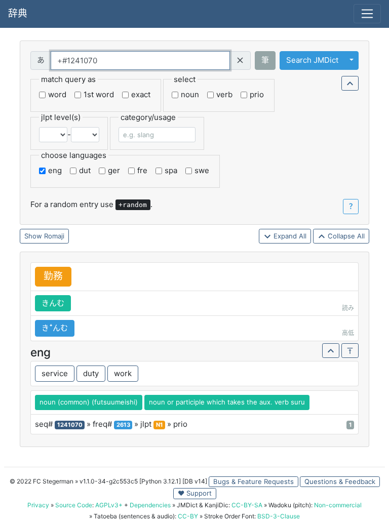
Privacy (38, 505)
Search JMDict (312, 60)
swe (201, 170)
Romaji (54, 236)
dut (85, 170)
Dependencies (150, 505)
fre (142, 170)
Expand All (288, 236)
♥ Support (195, 493)
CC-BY (188, 516)
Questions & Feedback (339, 481)
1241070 (70, 424)
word (57, 94)
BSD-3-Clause (278, 516)
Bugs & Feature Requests (253, 481)
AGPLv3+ (109, 505)
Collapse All (345, 236)
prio (257, 94)
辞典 (17, 13)
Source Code (73, 505)
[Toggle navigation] (367, 13)
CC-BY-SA (246, 505)
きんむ (53, 303)
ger (114, 170)
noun (190, 94)
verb (224, 94)
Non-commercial (338, 505)
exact (140, 94)
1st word (99, 94)
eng (55, 170)
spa (171, 170)
